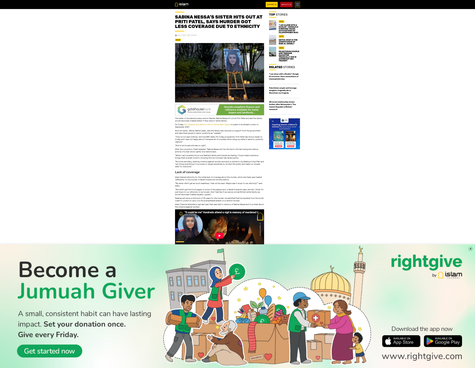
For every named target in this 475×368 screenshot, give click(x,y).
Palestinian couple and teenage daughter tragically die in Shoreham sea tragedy (289, 56)
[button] (471, 249)
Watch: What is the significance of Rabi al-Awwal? (288, 42)
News (178, 40)
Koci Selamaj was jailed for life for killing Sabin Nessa (207, 124)
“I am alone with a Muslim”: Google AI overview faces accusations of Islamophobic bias (288, 29)
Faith (281, 36)
